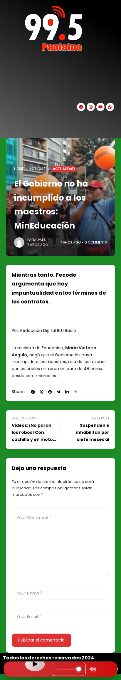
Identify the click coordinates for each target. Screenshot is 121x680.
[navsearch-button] (10, 128)
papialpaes (36, 239)
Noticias (37, 169)
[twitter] (41, 392)
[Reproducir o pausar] (35, 664)
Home (19, 169)
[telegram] (58, 392)
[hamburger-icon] (111, 76)
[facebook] (33, 392)
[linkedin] (67, 392)
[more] (75, 391)
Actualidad (64, 169)
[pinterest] (50, 392)
